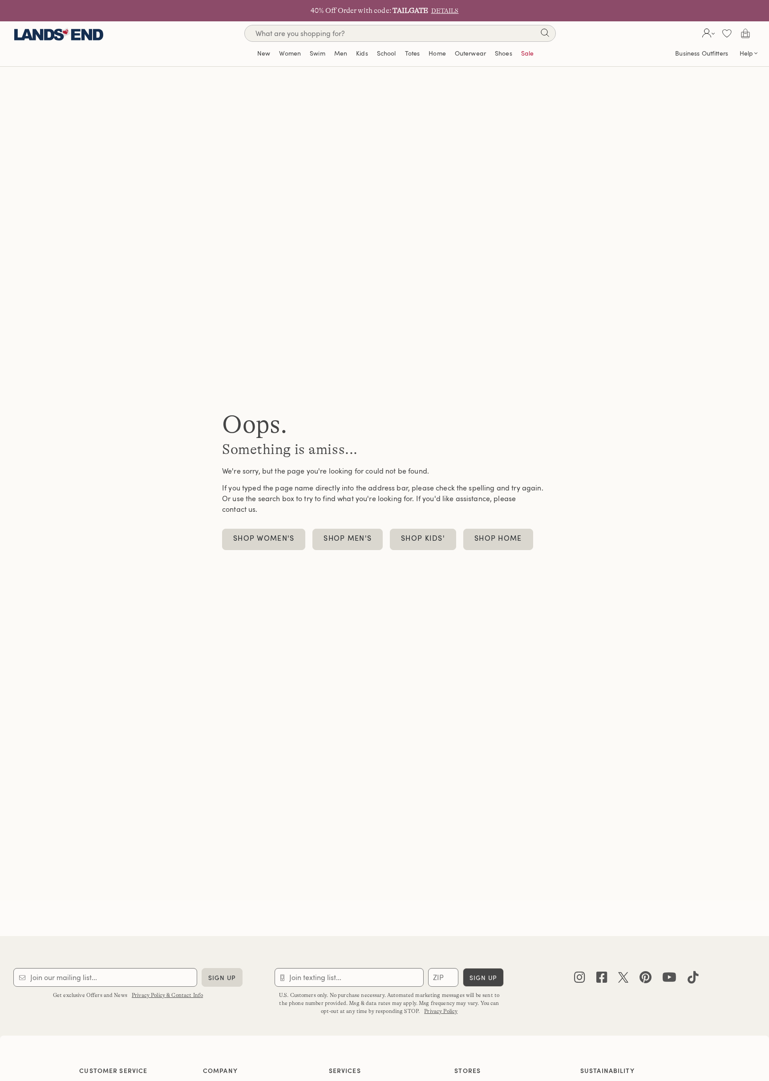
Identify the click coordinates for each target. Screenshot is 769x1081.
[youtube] (669, 979)
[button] (707, 33)
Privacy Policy (440, 1011)
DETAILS (445, 11)
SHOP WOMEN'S (263, 538)
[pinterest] (645, 979)
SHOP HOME (498, 538)
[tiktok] (693, 979)
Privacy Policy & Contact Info (167, 995)
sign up (222, 977)
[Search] (545, 34)
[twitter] (623, 979)
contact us (238, 509)
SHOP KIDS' (423, 538)
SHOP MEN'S (348, 538)
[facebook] (601, 979)
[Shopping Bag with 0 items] (745, 33)
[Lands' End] (58, 33)
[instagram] (579, 979)
